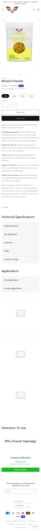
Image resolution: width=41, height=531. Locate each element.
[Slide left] (16, 74)
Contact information (21, 527)
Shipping (11, 88)
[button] (2, 10)
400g (22, 96)
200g (14, 96)
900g (31, 96)
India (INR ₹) (19, 505)
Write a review (20, 470)
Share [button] (6, 207)
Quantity (4, 101)
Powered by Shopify (20, 521)
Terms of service (21, 524)
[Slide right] (25, 74)
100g (5, 96)
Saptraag (12, 521)
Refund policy (32, 521)
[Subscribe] (34, 491)
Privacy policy (11, 524)
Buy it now (20, 118)
